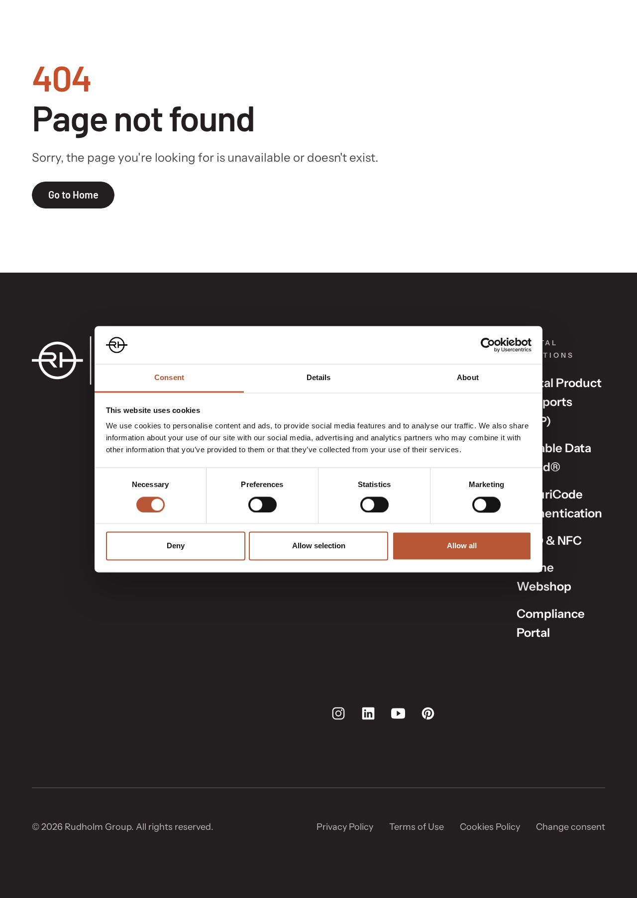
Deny (176, 546)
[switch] (262, 504)
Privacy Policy (345, 826)
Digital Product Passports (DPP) (559, 402)
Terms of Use (416, 826)
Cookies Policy (490, 826)
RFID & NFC (549, 540)
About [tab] (468, 378)
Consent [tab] (169, 378)
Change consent (570, 826)
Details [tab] (319, 378)
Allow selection (318, 546)
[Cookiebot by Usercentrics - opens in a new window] (487, 344)
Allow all (462, 546)
